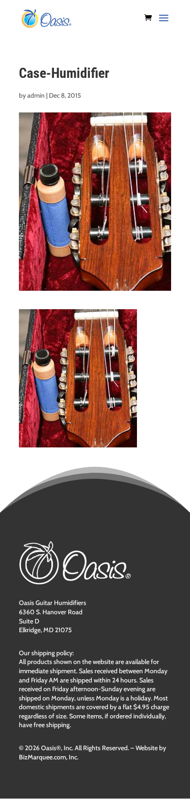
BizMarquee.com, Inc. (48, 757)
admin (36, 95)
